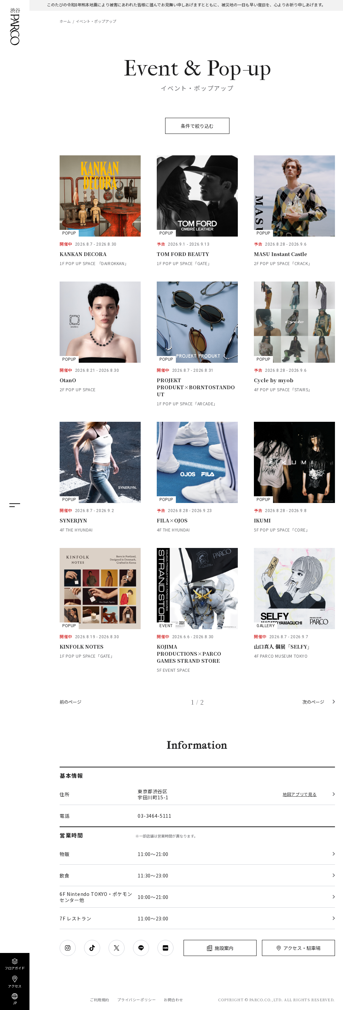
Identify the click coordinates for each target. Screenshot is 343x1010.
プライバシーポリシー (136, 1000)
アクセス (14, 985)
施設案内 (224, 948)
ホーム (65, 21)
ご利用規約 (99, 1000)
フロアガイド (15, 967)
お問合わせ (173, 1000)
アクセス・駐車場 (302, 948)
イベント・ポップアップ (96, 21)
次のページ (313, 702)
